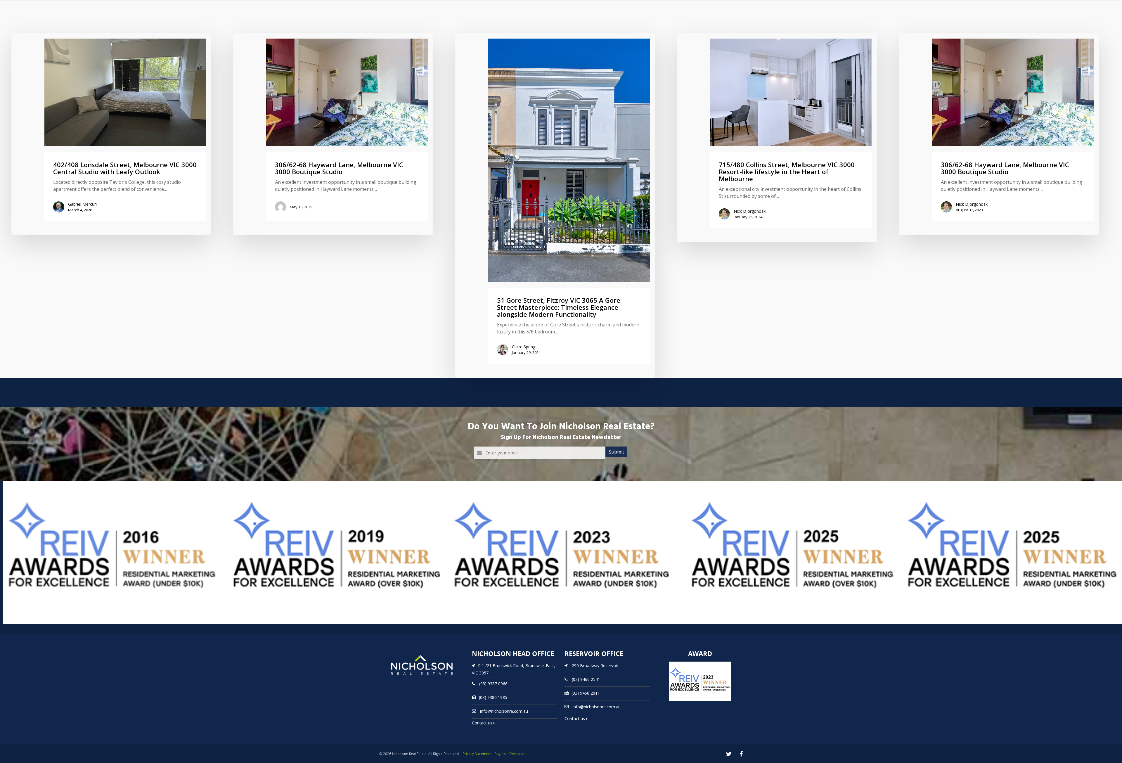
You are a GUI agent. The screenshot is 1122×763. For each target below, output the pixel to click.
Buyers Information (509, 753)
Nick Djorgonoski (750, 211)
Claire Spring (523, 347)
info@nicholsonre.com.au (504, 711)
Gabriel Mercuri (82, 204)
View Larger (16, 623)
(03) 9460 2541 (586, 679)
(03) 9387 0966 (493, 683)
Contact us (483, 723)
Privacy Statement (477, 753)
